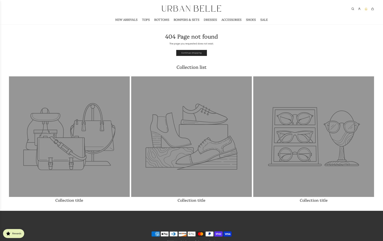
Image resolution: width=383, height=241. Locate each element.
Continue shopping (191, 53)
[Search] (352, 9)
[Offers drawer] (366, 9)
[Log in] (359, 9)
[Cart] (372, 9)
